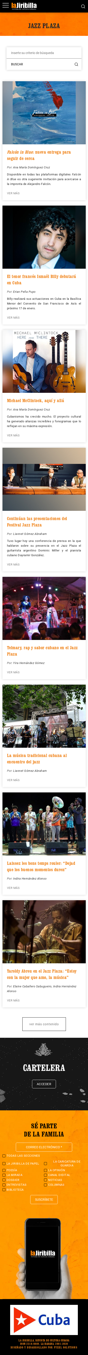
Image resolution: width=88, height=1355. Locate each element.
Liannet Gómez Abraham (30, 534)
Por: (10, 167)
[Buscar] (83, 6)
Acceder (44, 1084)
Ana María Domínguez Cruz (31, 167)
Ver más (13, 193)
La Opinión (56, 1170)
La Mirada (15, 1175)
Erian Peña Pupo (24, 291)
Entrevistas (17, 1184)
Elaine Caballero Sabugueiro (32, 986)
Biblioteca (15, 1189)
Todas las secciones (23, 1155)
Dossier (13, 1180)
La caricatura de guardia (66, 1163)
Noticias (55, 1180)
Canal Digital (59, 1175)
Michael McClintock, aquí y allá (35, 400)
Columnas (56, 1184)
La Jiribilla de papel (23, 1163)
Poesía (12, 1170)
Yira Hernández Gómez (28, 663)
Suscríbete (44, 1199)
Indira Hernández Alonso (30, 878)
